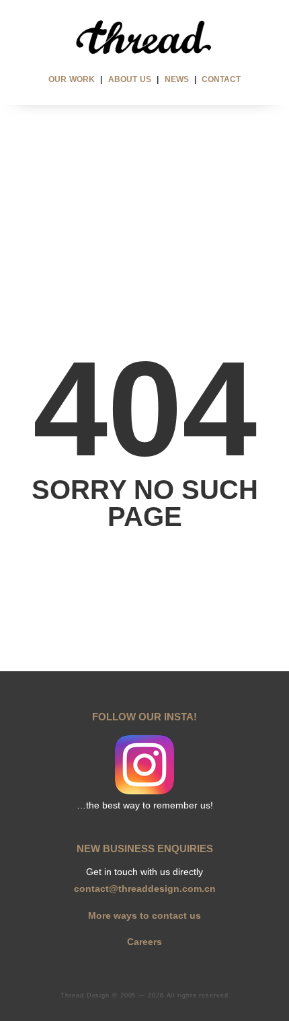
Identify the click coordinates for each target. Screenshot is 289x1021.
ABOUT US (129, 79)
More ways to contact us (144, 915)
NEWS (177, 79)
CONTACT (221, 79)
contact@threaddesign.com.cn (145, 888)
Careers (144, 941)
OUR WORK (71, 79)
